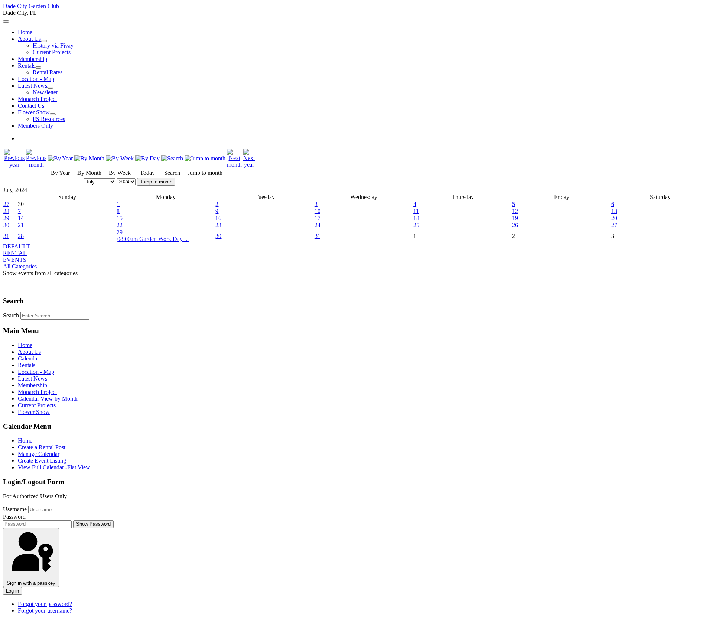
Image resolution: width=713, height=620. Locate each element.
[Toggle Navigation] (6, 21)
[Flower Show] (53, 114)
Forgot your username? (45, 610)
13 (614, 211)
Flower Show (34, 112)
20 (614, 218)
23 (218, 225)
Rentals (26, 65)
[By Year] (60, 158)
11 (416, 211)
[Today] (147, 158)
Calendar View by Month (48, 398)
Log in (12, 591)
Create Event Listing (42, 460)
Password (14, 516)
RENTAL (15, 253)
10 (317, 211)
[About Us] (44, 41)
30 (6, 225)
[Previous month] (36, 164)
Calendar (28, 358)
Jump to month (156, 182)
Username (15, 509)
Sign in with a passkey (31, 583)
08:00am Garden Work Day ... (153, 239)
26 (515, 225)
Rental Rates (47, 72)
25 (416, 225)
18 (416, 218)
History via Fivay (53, 45)
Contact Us (31, 105)
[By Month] (89, 158)
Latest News (32, 85)
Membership (32, 59)
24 (317, 225)
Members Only (35, 126)
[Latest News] (50, 88)
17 (317, 218)
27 (6, 204)
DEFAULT (16, 246)
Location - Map (36, 79)
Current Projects (52, 52)
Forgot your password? (45, 604)
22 (120, 225)
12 (515, 211)
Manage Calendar (38, 454)
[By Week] (120, 158)
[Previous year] (14, 164)
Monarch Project (37, 99)
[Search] (172, 158)
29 (6, 218)
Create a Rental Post (41, 447)
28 (6, 211)
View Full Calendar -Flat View (54, 467)
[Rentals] (38, 67)
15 (120, 218)
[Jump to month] (205, 158)
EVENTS (14, 260)
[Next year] (249, 164)
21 (21, 225)
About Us (29, 39)
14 (21, 218)
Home (25, 32)
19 (515, 218)
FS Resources (49, 119)
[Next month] (234, 164)
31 (6, 236)
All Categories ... (23, 266)
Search (11, 315)
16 (218, 218)
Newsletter (45, 92)
